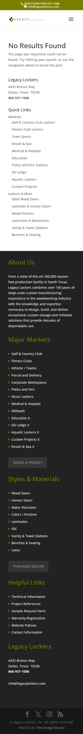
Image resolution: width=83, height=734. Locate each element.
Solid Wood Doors (25, 199)
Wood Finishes (23, 213)
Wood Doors (21, 493)
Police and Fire (23, 389)
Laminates (19, 521)
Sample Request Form (28, 611)
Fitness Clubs (22, 361)
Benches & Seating (26, 234)
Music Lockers (22, 396)
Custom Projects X (25, 439)
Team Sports (21, 136)
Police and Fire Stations (30, 165)
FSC (14, 529)
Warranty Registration (28, 618)
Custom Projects (24, 186)
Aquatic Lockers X (25, 432)
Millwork (18, 411)
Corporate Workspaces (29, 382)
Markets (14, 117)
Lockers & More (20, 193)
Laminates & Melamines (30, 220)
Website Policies (24, 625)
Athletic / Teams (24, 368)
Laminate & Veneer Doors (31, 206)
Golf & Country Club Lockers (33, 122)
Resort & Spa (22, 143)
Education (19, 158)
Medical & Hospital (26, 151)
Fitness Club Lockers (27, 129)
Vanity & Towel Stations (30, 228)
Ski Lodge (19, 172)
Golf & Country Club (27, 353)
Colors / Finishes (24, 514)
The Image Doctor (50, 727)
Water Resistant (24, 507)
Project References (26, 604)
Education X (21, 418)
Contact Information (27, 632)
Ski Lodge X (20, 425)
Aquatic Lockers (24, 179)
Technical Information (28, 596)
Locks (16, 550)
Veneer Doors (22, 500)
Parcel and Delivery (27, 375)
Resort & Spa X (23, 446)
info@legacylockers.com (26, 683)
